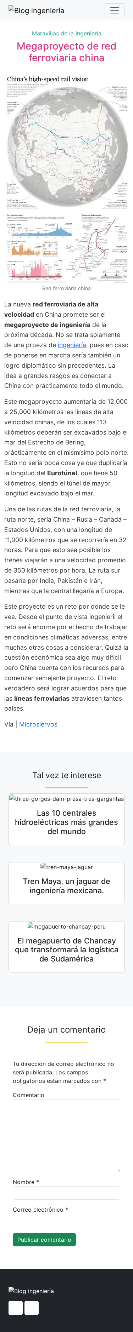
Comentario (28, 1094)
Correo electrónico (40, 1209)
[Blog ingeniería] (36, 10)
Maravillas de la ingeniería (66, 33)
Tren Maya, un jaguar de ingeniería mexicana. (66, 886)
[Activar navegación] (114, 10)
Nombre (26, 1181)
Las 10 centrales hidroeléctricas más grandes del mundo (66, 822)
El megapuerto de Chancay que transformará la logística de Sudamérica (66, 950)
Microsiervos (38, 724)
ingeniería (72, 345)
